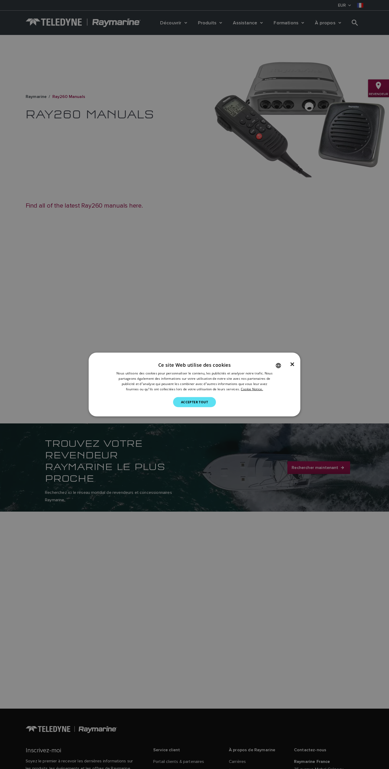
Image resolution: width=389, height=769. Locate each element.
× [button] (292, 364)
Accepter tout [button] (194, 402)
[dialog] (194, 385)
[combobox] (278, 365)
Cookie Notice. (252, 389)
